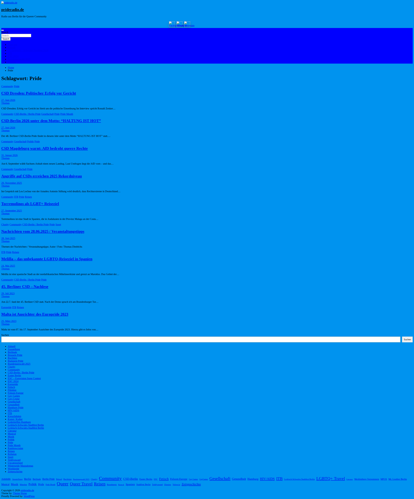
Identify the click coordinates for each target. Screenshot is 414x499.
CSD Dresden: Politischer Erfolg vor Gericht (38, 93)
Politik (30, 141)
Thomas (5, 103)
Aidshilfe (6, 479)
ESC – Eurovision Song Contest (24, 378)
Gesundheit (13, 404)
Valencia (176, 484)
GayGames (203, 479)
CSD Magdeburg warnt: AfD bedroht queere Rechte (44, 148)
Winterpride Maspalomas (20, 465)
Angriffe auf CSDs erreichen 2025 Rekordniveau (41, 176)
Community (7, 86)
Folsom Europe (15, 393)
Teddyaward (14, 460)
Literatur (12, 430)
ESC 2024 (13, 56)
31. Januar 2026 (9, 155)
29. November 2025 (11, 183)
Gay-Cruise (14, 398)
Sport (58, 224)
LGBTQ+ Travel (330, 478)
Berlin (27, 479)
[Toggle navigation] (2, 30)
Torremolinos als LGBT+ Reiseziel (30, 204)
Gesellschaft (47, 114)
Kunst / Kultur (15, 419)
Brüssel (59, 479)
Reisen (28, 196)
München (23, 484)
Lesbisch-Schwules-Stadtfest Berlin (26, 428)
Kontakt (12, 62)
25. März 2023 (8, 321)
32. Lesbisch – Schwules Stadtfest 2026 (28, 50)
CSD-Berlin (130, 479)
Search (4, 32)
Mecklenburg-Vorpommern (366, 479)
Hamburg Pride (15, 407)
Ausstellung (14, 349)
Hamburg (252, 479)
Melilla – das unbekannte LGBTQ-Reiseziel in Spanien (46, 259)
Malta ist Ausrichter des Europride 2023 (34, 314)
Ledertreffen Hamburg (19, 422)
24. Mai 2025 (8, 265)
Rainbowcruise (15, 448)
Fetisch (11, 387)
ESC (156, 479)
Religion (12, 454)
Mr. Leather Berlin (397, 479)
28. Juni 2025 (8, 238)
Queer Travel (81, 484)
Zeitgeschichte (15, 471)
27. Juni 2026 (8, 100)
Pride (16, 86)
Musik (11, 436)
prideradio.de (12, 9)
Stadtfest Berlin (143, 484)
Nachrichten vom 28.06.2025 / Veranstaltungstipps (42, 231)
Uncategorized (15, 462)
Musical (12, 433)
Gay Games (14, 395)
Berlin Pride (48, 479)
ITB (10, 53)
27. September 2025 (11, 210)
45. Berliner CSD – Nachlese (24, 286)
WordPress (29, 496)
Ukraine (167, 484)
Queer (62, 483)
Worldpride (13, 468)
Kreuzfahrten (14, 416)
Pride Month (66, 114)
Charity (5, 224)
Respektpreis (112, 484)
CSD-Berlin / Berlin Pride (27, 114)
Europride (6, 307)
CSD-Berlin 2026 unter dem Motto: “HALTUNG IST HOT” (51, 121)
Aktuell (11, 47)
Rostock (121, 485)
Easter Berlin (14, 375)
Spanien (130, 484)
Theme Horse (20, 493)
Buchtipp (12, 358)
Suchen (5, 335)
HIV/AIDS (13, 410)
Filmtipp (12, 390)
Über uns (12, 44)
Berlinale (12, 352)
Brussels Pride (15, 355)
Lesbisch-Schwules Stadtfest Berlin (26, 425)
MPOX (384, 479)
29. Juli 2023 (8, 293)
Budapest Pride (15, 361)
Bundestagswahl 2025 (19, 59)
